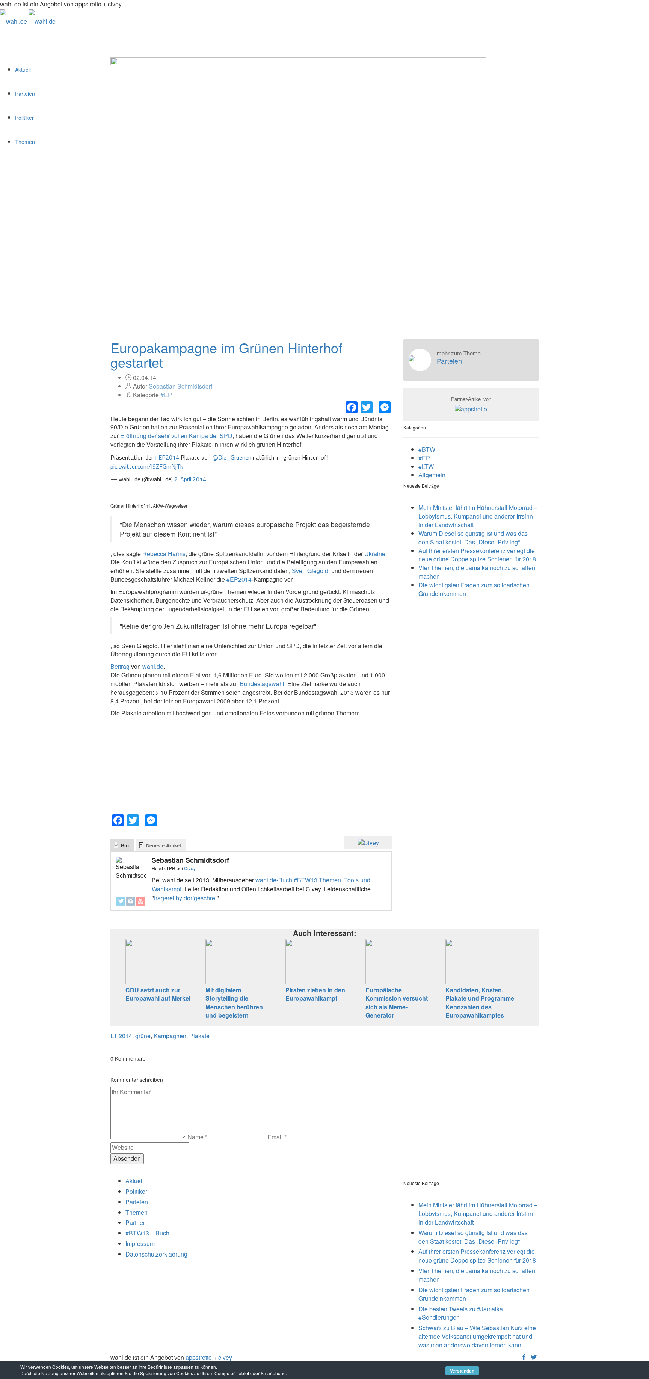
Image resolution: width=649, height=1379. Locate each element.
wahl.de (152, 666)
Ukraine (374, 553)
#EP (166, 394)
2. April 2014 (190, 479)
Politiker (24, 117)
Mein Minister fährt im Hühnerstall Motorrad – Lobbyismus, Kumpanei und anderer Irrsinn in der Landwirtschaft (477, 516)
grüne (143, 1035)
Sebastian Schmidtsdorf (180, 386)
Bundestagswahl (262, 683)
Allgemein (431, 474)
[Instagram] (130, 901)
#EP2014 (167, 457)
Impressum (140, 1243)
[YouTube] (140, 901)
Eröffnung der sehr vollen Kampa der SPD (175, 435)
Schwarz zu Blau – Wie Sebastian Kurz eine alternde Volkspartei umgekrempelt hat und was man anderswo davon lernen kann (477, 1336)
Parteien (25, 93)
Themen (25, 141)
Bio (125, 845)
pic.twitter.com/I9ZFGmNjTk (146, 466)
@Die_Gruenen (231, 457)
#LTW (426, 466)
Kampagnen (170, 1035)
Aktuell (23, 69)
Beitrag (120, 666)
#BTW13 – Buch (147, 1233)
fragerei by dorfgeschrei (185, 898)
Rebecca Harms (164, 553)
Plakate (199, 1035)
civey (225, 1357)
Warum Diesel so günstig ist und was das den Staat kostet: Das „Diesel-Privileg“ (473, 537)
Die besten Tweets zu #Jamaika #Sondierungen (460, 1313)
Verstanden (462, 1370)
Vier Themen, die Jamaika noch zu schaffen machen (476, 572)
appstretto (199, 1357)
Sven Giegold (310, 570)
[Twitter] (120, 901)
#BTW (426, 449)
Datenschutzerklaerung (156, 1254)
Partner (135, 1222)
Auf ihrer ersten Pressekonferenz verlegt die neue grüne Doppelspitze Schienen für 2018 (477, 555)
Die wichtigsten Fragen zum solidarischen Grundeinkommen (474, 589)
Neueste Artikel (163, 845)
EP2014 (121, 1035)
